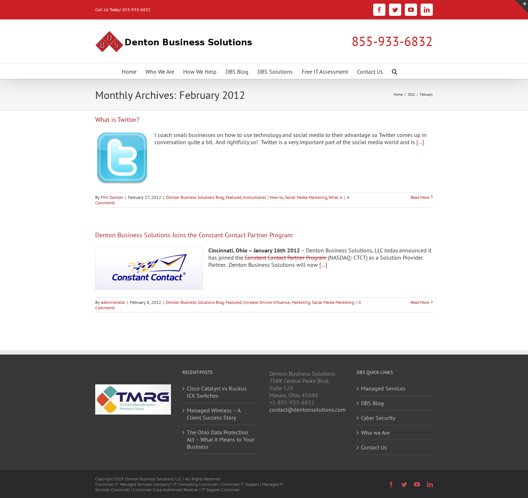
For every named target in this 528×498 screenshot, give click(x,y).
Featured (233, 197)
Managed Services (383, 388)
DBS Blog (372, 403)
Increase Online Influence (266, 302)
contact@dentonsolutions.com (307, 409)
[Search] (394, 71)
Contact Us (374, 447)
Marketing (301, 302)
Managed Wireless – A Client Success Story (213, 414)
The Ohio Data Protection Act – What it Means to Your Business (220, 439)
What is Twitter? (117, 119)
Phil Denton (112, 197)
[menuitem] (129, 71)
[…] (420, 142)
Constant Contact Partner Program (285, 257)
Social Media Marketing (306, 197)
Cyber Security (378, 417)
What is (335, 197)
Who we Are (375, 432)
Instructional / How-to (263, 197)
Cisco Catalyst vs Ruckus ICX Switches (217, 392)
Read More (420, 197)
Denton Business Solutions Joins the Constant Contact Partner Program (194, 235)
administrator (113, 302)
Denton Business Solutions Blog (195, 197)
